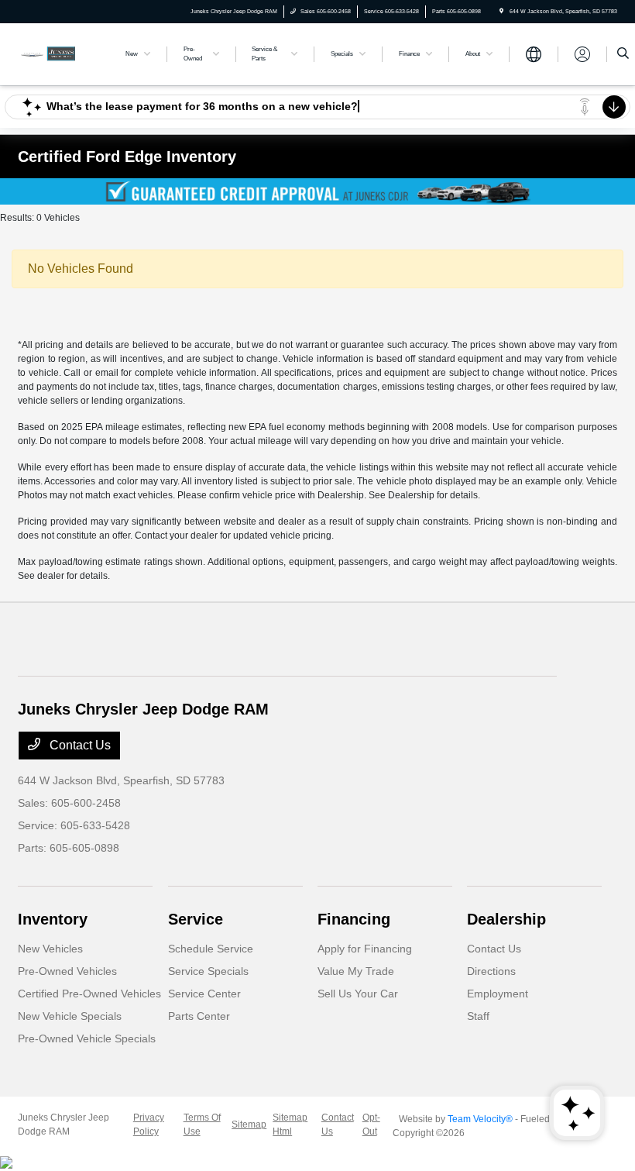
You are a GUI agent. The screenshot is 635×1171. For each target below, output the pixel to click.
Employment (497, 993)
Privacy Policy (148, 1124)
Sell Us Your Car (358, 993)
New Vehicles (50, 948)
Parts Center (199, 1016)
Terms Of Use (202, 1124)
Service (195, 919)
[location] (501, 11)
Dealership (506, 919)
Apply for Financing (365, 948)
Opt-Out (371, 1124)
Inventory (53, 919)
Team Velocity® (480, 1119)
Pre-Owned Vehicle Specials (87, 1038)
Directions (491, 971)
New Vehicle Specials (70, 1016)
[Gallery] (317, 191)
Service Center (204, 993)
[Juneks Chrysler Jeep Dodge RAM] (59, 53)
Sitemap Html (290, 1124)
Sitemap (249, 1124)
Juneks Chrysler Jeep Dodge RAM (63, 1124)
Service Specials (208, 971)
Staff (478, 1016)
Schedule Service (210, 948)
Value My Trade (356, 971)
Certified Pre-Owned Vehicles (89, 993)
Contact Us (78, 745)
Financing (354, 919)
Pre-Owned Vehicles (67, 971)
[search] (623, 54)
